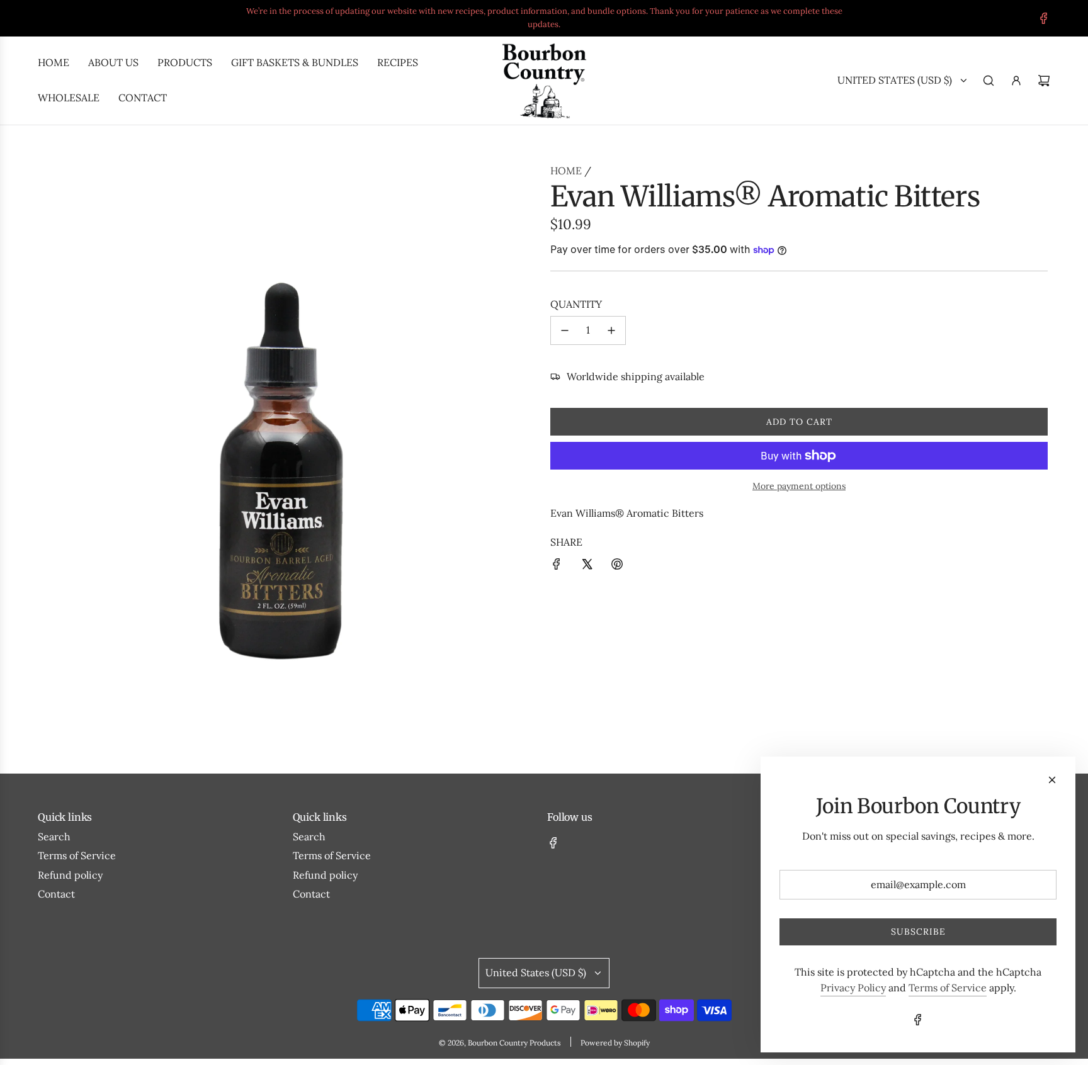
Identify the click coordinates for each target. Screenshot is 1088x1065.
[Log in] (1016, 80)
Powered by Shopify (615, 1042)
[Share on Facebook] (556, 566)
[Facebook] (1044, 18)
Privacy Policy (853, 987)
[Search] (988, 80)
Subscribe (918, 931)
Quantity (576, 304)
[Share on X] (587, 566)
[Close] (1052, 780)
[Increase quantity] (611, 330)
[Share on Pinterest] (617, 566)
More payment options (799, 486)
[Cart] (1044, 80)
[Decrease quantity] (565, 330)
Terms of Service (948, 987)
